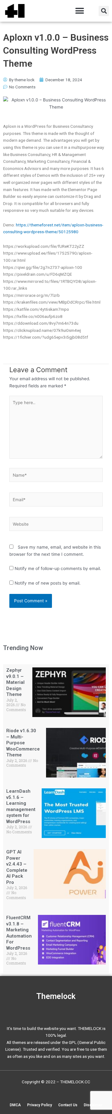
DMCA (15, 1105)
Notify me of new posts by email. (48, 583)
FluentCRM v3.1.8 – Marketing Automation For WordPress (19, 933)
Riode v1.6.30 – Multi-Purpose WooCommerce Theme (23, 743)
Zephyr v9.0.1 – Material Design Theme (15, 682)
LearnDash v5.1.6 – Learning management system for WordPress (20, 806)
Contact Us (67, 1105)
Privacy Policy (39, 1105)
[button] (79, 11)
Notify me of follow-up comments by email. (58, 568)
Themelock (56, 996)
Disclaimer (93, 1105)
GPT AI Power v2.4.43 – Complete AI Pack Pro (16, 867)
